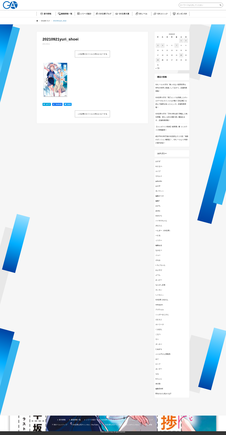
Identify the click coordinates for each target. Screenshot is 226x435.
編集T (157, 201)
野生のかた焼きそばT (163, 394)
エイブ (157, 171)
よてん (157, 275)
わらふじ (158, 379)
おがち (157, 206)
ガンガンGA (182, 14)
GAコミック (162, 14)
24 (158, 60)
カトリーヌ (159, 324)
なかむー (158, 250)
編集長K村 (159, 389)
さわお (157, 260)
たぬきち (158, 349)
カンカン (158, 290)
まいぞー (158, 369)
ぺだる (157, 235)
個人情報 (148, 425)
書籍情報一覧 (66, 14)
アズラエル (159, 310)
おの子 (157, 186)
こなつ (157, 334)
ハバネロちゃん (161, 221)
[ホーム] (37, 21)
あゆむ (157, 211)
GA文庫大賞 (124, 14)
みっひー (158, 280)
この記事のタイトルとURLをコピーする (92, 54)
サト (157, 339)
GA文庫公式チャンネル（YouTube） (86, 425)
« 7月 (157, 68)
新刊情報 (47, 14)
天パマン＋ (159, 191)
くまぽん (158, 329)
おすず (157, 161)
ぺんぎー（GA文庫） (163, 230)
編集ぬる (158, 245)
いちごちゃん (160, 265)
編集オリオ (159, 196)
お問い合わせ (162, 425)
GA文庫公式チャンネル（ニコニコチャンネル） (122, 425)
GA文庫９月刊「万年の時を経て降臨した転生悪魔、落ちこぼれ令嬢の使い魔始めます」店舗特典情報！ (171, 117)
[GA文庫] (10, 5)
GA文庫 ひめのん (161, 300)
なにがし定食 (160, 285)
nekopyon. (159, 305)
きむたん (158, 226)
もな (157, 374)
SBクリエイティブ (60, 425)
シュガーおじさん (162, 314)
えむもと (158, 319)
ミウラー (158, 240)
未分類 (157, 384)
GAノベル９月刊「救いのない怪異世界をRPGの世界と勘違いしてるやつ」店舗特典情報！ (171, 88)
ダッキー (158, 344)
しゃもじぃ (159, 295)
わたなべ (158, 166)
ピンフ (157, 364)
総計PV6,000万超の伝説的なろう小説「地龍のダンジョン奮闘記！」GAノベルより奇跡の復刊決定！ (171, 139)
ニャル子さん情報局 (162, 354)
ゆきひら (158, 216)
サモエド (158, 176)
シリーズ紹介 (85, 14)
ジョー (157, 255)
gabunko (158, 181)
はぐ (157, 359)
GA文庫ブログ (105, 14)
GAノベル (143, 14)
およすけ (158, 270)
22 (181, 55)
